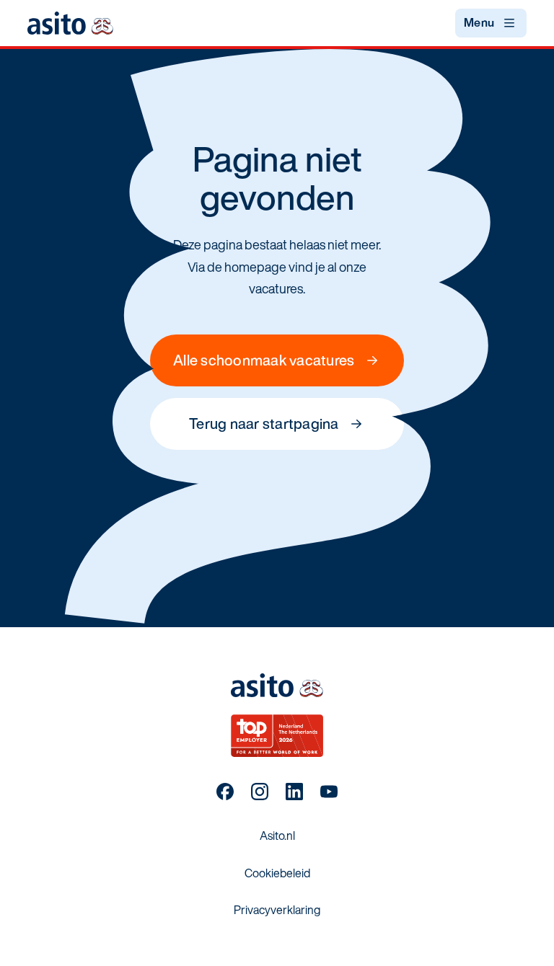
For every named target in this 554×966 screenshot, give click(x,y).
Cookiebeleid (277, 873)
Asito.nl (277, 835)
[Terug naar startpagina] (70, 23)
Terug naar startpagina (264, 423)
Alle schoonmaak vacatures (263, 360)
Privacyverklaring (277, 909)
